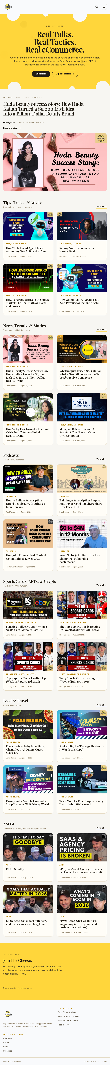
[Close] (71, 512)
